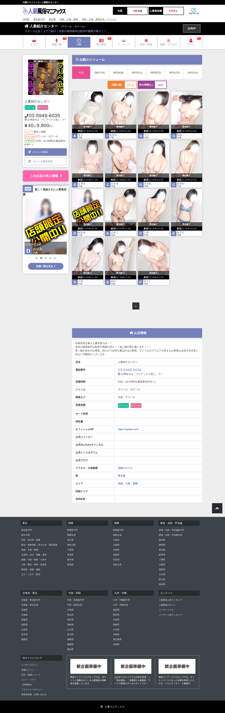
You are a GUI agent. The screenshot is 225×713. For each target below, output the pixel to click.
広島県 (70, 610)
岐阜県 (162, 554)
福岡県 (116, 610)
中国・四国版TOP (75, 600)
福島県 (24, 639)
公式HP (192, 28)
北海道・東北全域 (29, 605)
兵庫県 (116, 550)
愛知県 (162, 540)
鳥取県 (70, 619)
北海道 (24, 615)
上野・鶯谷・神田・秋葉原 (34, 564)
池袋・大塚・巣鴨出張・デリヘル (99, 19)
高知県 (70, 649)
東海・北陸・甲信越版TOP (171, 530)
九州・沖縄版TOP (121, 600)
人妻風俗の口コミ (167, 605)
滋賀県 (116, 554)
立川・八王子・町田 (30, 574)
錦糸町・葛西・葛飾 (30, 569)
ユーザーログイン (29, 665)
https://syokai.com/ (128, 429)
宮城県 (24, 610)
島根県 (70, 624)
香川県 (70, 634)
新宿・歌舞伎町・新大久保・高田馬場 (39, 545)
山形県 (24, 629)
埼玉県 (70, 540)
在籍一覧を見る (45, 266)
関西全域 (117, 535)
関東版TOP (72, 530)
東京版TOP (39, 19)
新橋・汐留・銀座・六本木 (34, 559)
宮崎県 (116, 634)
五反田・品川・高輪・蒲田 (34, 554)
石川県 (162, 574)
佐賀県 (116, 619)
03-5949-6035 (44, 115)
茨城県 (70, 554)
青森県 (24, 619)
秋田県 (24, 624)
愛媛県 (70, 644)
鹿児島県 (117, 639)
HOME (26, 19)
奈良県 (116, 559)
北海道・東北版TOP (30, 600)
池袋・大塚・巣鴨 (69, 19)
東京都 (52, 19)
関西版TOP (118, 530)
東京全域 (25, 535)
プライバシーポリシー (31, 689)
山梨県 (162, 564)
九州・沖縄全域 (120, 605)
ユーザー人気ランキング (170, 615)
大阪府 (116, 540)
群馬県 (70, 564)
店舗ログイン (27, 670)
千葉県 (70, 550)
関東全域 (71, 535)
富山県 (162, 579)
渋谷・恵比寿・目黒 (30, 540)
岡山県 (70, 615)
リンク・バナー (28, 679)
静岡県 (162, 545)
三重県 (162, 559)
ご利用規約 (26, 684)
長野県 (162, 569)
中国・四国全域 (74, 605)
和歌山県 (117, 564)
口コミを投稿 (40, 152)
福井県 (162, 584)
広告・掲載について (30, 675)
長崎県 (116, 624)
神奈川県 (71, 545)
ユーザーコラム (166, 610)
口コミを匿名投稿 (43, 161)
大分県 (116, 629)
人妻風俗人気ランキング (170, 600)
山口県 (70, 629)
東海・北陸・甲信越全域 (170, 535)
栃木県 (70, 559)
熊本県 (116, 615)
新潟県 (162, 550)
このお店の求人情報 (44, 176)
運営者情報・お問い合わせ (34, 694)
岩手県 (24, 634)
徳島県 (70, 639)
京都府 (116, 545)
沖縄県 (116, 644)
